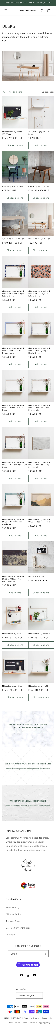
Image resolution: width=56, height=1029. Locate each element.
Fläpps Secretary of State (12, 686)
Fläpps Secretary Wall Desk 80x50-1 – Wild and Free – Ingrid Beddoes (13, 578)
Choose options (15, 145)
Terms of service (28, 1023)
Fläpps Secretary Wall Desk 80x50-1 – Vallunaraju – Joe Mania (13, 407)
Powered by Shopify (31, 1018)
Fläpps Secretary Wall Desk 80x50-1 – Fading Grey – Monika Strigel (39, 350)
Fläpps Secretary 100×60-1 (39, 633)
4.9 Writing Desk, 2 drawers (13, 239)
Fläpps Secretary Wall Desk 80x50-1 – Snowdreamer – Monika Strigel (13, 521)
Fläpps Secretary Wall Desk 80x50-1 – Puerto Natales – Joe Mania (14, 464)
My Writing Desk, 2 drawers (39, 239)
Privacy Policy (12, 907)
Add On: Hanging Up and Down (38, 132)
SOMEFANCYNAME (16, 1018)
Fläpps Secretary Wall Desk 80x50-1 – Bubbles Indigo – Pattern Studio (13, 293)
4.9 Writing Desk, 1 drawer (39, 186)
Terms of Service (14, 921)
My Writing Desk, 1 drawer (12, 186)
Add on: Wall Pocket (36, 576)
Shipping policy (44, 1023)
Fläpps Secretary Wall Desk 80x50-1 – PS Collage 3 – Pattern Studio (39, 293)
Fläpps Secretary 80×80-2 (12, 633)
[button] (6, 10)
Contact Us (11, 934)
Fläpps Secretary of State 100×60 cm (12, 132)
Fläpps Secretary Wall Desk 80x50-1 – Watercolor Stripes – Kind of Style (40, 464)
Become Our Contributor (18, 927)
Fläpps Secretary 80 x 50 (38, 686)
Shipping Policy (13, 914)
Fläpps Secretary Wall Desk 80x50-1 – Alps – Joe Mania (39, 520)
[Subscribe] (45, 953)
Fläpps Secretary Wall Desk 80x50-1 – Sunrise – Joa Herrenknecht (13, 350)
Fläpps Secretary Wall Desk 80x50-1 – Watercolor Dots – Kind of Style (39, 407)
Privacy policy (14, 1023)
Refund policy (47, 1018)
